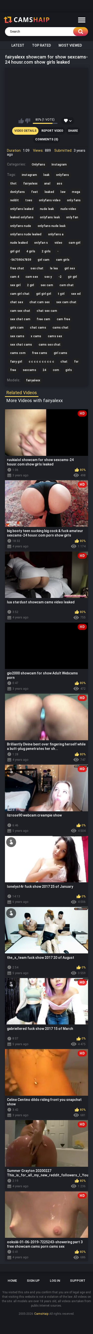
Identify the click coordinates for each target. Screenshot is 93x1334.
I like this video (21, 120)
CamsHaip (41, 1313)
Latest (17, 45)
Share (73, 130)
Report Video (52, 130)
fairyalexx (33, 380)
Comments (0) (46, 139)
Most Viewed (70, 45)
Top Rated (41, 45)
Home (12, 1280)
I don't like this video (27, 120)
